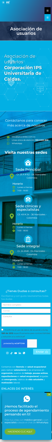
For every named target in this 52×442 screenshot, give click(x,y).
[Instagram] (7, 353)
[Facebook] (3, 352)
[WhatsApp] (24, 353)
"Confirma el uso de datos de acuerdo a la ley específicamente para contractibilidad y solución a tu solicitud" (25, 333)
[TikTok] (11, 352)
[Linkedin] (19, 353)
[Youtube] (15, 352)
